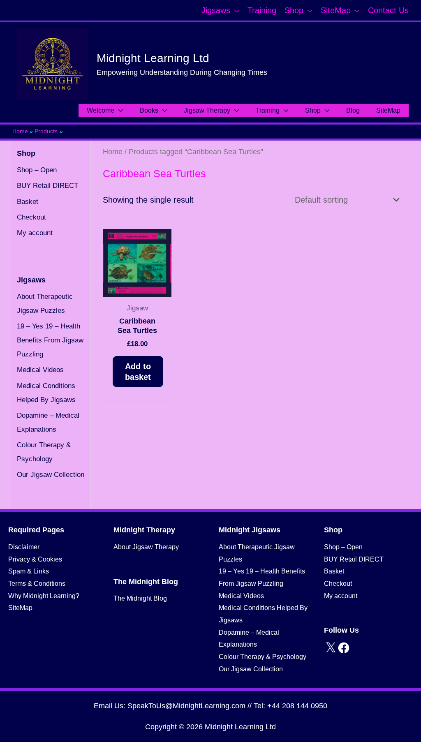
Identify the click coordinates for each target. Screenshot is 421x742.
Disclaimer (23, 546)
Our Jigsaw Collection (50, 474)
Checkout (31, 217)
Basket (27, 202)
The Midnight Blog (140, 598)
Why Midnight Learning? (43, 595)
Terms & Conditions (36, 583)
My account (35, 233)
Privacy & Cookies (35, 559)
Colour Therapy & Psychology (262, 656)
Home (113, 151)
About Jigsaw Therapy (146, 546)
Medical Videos (40, 370)
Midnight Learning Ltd (153, 58)
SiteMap (20, 607)
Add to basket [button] (138, 371)
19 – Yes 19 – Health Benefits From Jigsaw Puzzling (50, 340)
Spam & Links (28, 571)
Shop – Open (37, 170)
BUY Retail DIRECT (47, 186)
